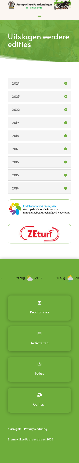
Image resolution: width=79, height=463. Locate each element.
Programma (39, 312)
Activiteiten (40, 342)
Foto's (39, 373)
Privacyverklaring (35, 429)
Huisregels (14, 429)
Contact (39, 404)
